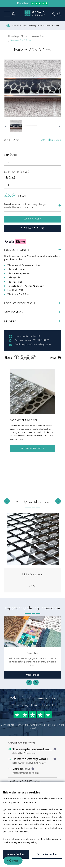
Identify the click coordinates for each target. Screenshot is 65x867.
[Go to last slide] (7, 501)
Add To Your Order (32, 448)
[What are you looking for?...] (14, 14)
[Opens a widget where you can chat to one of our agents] (13, 861)
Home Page (13, 36)
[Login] (53, 14)
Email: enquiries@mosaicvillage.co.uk (33, 344)
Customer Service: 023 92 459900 (32, 340)
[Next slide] (58, 501)
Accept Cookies (16, 854)
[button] (16, 126)
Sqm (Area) (11, 154)
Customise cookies (47, 854)
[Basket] (59, 14)
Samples (32, 653)
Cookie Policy (10, 842)
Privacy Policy (30, 842)
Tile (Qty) (9, 177)
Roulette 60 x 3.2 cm (20, 40)
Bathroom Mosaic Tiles (33, 36)
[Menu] (7, 14)
